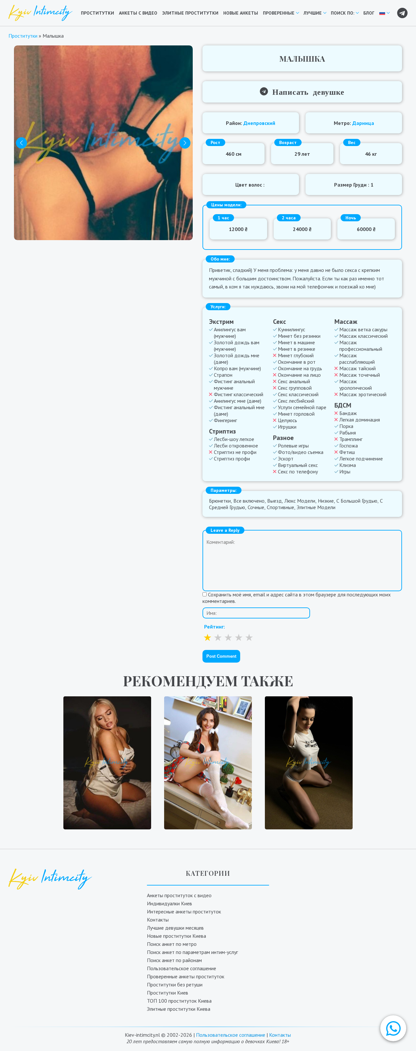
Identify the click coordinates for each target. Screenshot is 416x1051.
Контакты (158, 919)
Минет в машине (296, 342)
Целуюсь (287, 420)
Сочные (256, 507)
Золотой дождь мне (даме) (236, 358)
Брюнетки (220, 500)
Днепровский (259, 123)
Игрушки (287, 426)
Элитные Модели (316, 507)
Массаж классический (363, 336)
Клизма (347, 465)
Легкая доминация (359, 419)
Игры (344, 471)
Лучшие (313, 13)
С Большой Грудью (356, 500)
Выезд (274, 500)
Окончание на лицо (299, 375)
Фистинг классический (238, 394)
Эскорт (285, 458)
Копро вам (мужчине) (237, 368)
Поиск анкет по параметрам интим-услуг (192, 952)
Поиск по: (342, 13)
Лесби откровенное (236, 445)
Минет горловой (296, 413)
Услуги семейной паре (302, 407)
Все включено (249, 500)
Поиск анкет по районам (174, 960)
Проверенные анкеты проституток (185, 976)
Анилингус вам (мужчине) (230, 332)
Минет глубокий (296, 355)
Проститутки (97, 13)
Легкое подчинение (361, 458)
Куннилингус (291, 329)
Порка (346, 426)
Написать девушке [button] (306, 91)
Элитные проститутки (190, 13)
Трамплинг (350, 439)
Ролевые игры (293, 445)
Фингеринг (225, 420)
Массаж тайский (357, 368)
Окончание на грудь (300, 368)
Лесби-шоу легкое (234, 439)
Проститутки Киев (167, 992)
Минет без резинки (299, 336)
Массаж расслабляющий (357, 358)
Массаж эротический (362, 394)
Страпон (223, 375)
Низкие (326, 500)
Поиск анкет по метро (172, 944)
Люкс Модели (299, 500)
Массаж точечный (359, 375)
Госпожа (348, 445)
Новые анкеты (240, 13)
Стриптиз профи (232, 458)
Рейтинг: (214, 626)
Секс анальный (294, 381)
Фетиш (347, 452)
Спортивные (280, 507)
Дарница (363, 123)
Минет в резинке (296, 349)
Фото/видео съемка (300, 452)
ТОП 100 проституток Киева (179, 1000)
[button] (393, 1028)
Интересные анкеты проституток (184, 911)
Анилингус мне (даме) (237, 400)
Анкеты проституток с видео (179, 895)
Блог (368, 13)
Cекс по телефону (298, 471)
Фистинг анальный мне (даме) (239, 410)
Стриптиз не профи (235, 452)
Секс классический (298, 394)
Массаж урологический (355, 384)
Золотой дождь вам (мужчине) (236, 345)
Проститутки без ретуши (174, 984)
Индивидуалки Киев (169, 903)
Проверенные (278, 13)
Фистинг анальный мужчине (234, 384)
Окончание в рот (297, 362)
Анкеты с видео (138, 13)
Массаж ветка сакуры (363, 329)
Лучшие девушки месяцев (175, 927)
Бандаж (348, 413)
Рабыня (347, 432)
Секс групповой (295, 388)
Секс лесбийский (296, 400)
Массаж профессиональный (360, 345)
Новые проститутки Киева (176, 936)
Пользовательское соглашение (181, 968)
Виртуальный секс (298, 465)
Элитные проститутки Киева (178, 1009)
